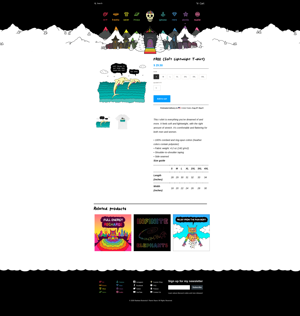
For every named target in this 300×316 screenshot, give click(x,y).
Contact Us (157, 292)
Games (121, 282)
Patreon (156, 289)
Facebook (139, 285)
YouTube (139, 292)
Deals (121, 289)
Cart (202, 3)
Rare (120, 285)
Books (104, 285)
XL (177, 77)
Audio (121, 292)
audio (197, 20)
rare (174, 20)
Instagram (139, 282)
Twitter (138, 289)
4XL (202, 77)
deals (185, 20)
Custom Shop (158, 282)
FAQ (154, 285)
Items (104, 292)
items (136, 20)
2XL (185, 77)
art (105, 20)
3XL (194, 77)
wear (126, 20)
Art (103, 282)
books (116, 20)
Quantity (158, 82)
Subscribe (197, 287)
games (163, 20)
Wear (104, 289)
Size (155, 71)
